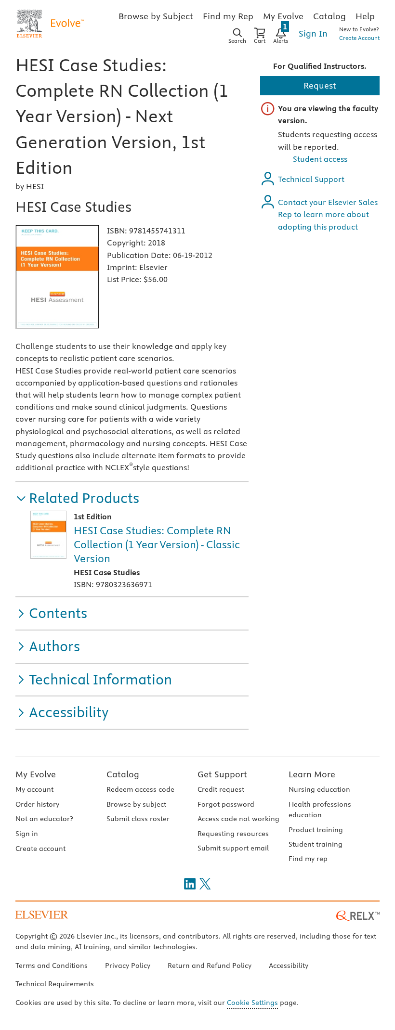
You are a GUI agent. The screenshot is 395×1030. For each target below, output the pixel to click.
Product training (316, 829)
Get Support (222, 774)
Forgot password (226, 804)
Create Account (359, 37)
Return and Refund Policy (209, 965)
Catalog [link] (329, 16)
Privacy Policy (127, 965)
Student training (315, 844)
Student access (320, 159)
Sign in (26, 833)
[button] (77, 498)
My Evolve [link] (283, 16)
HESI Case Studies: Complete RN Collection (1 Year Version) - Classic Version (157, 544)
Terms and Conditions (51, 965)
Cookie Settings (252, 1002)
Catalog (122, 774)
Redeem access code (140, 789)
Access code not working (238, 818)
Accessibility (288, 965)
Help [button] (365, 16)
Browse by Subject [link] (155, 16)
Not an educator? (44, 818)
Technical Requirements (54, 983)
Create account (40, 848)
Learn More (312, 774)
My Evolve (35, 774)
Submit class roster (138, 818)
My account (34, 789)
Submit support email (233, 848)
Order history (37, 804)
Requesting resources (233, 833)
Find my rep (308, 858)
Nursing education (319, 789)
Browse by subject (136, 804)
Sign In (313, 33)
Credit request (221, 789)
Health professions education (320, 809)
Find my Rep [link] (228, 16)
